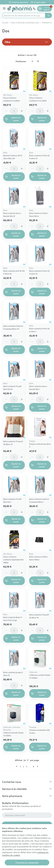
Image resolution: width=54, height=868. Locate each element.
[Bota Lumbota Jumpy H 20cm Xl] (14, 658)
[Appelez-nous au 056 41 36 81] (34, 8)
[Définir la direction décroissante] (37, 61)
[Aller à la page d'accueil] (19, 8)
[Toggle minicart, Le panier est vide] (40, 8)
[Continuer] (37, 766)
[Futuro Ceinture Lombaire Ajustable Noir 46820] (14, 539)
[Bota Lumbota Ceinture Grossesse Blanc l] (40, 484)
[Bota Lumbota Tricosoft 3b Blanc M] (40, 600)
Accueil (5, 22)
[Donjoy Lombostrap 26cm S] (40, 427)
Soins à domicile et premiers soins (25, 22)
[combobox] (23, 15)
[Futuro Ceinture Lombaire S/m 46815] (40, 80)
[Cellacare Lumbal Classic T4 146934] (40, 658)
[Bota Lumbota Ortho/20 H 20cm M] (40, 254)
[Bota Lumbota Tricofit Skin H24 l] (14, 484)
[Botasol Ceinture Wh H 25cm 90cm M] (14, 138)
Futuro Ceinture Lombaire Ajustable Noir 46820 (13, 559)
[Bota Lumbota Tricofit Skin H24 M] (14, 369)
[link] (17, 766)
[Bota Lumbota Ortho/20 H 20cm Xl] (40, 138)
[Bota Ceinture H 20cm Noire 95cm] (40, 196)
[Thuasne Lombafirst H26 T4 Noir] (40, 713)
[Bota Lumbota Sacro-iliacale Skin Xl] (14, 196)
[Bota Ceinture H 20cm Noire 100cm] (40, 539)
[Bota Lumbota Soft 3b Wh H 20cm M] (14, 254)
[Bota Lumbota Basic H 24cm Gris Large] (14, 600)
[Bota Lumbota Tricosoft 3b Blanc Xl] (14, 427)
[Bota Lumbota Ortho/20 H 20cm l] (40, 311)
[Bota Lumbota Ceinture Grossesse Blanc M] (14, 311)
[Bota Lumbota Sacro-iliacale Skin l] (40, 369)
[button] (27, 42)
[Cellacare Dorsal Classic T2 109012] (14, 713)
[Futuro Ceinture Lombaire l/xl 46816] (14, 80)
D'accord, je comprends (27, 862)
